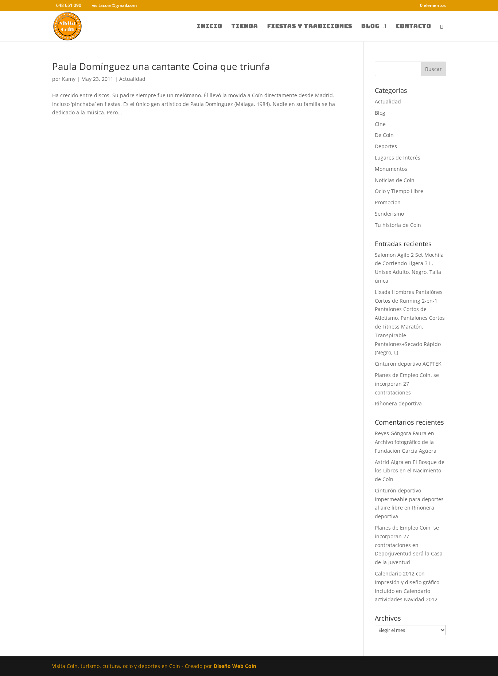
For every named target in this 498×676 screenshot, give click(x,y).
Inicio (209, 27)
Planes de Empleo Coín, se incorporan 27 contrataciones (407, 384)
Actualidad (132, 78)
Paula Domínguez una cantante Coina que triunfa (161, 66)
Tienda (245, 27)
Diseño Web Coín (235, 666)
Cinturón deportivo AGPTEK (408, 363)
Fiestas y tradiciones (309, 27)
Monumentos (391, 168)
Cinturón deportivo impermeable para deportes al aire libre (409, 499)
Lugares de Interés (397, 157)
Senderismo (389, 213)
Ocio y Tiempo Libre (399, 191)
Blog (370, 27)
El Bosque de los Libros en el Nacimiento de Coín (409, 471)
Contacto (413, 27)
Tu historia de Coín (398, 224)
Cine (380, 124)
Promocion (388, 202)
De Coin (384, 134)
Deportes (386, 146)
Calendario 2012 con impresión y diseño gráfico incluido (407, 582)
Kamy (68, 78)
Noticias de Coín (395, 180)
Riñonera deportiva (398, 403)
